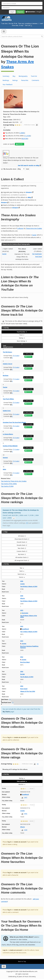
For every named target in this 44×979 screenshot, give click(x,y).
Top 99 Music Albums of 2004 (28, 586)
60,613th (25, 138)
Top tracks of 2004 (7, 486)
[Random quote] (31, 25)
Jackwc (23, 643)
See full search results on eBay (28, 165)
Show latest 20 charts (21, 539)
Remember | (31, 12)
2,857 (25, 797)
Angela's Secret (7, 364)
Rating (21, 338)
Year (21, 568)
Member (21, 784)
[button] (4, 31)
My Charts (6, 712)
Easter (34, 235)
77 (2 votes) (16, 379)
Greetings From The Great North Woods (14, 422)
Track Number (21, 332)
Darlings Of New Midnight (10, 446)
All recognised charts (21, 560)
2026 (21, 581)
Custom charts (21, 551)
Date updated (21, 781)
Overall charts (21, 542)
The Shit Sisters (7, 352)
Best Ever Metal (25, 662)
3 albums (20, 228)
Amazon (29, 192)
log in (9, 737)
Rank (21, 571)
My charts (21, 554)
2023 (21, 610)
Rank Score (21, 574)
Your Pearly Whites (8, 399)
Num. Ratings (21, 341)
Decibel (22, 674)
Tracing (5, 387)
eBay (29, 197)
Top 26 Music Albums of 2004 (28, 601)
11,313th (27, 136)
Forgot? (39, 12)
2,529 (25, 830)
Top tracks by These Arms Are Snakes (14, 481)
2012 (21, 657)
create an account (20, 737)
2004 (21, 671)
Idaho (4, 469)
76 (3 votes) (16, 437)
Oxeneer (5, 457)
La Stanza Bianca (8, 434)
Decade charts (21, 545)
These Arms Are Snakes (34, 228)
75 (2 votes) (16, 391)
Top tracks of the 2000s (9, 484)
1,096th (22, 133)
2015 (21, 641)
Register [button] (20, 12)
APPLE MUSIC (29, 353)
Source (21, 577)
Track (21, 335)
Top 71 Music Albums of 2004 (28, 631)
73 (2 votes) (16, 461)
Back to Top (22, 961)
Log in (5, 950)
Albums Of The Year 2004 (27, 691)
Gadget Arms (7, 410)
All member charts (21, 557)
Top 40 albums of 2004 (26, 677)
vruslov (22, 584)
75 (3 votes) (16, 355)
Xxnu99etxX (25, 629)
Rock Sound (23, 689)
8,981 (25, 813)
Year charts (21, 548)
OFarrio (22, 598)
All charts (21, 536)
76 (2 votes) (16, 426)
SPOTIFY (20, 144)
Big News (5, 375)
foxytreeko (24, 613)
